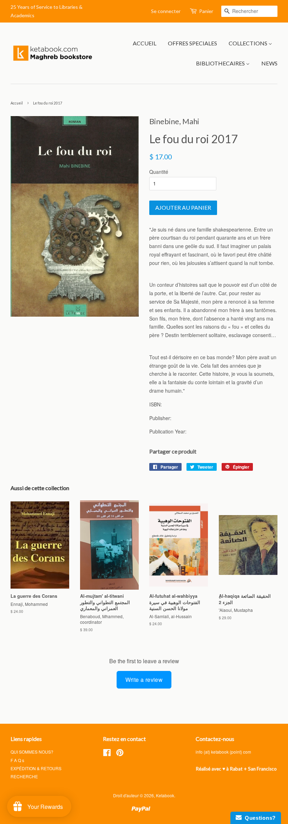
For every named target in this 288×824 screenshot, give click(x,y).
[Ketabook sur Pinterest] (120, 754)
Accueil (17, 103)
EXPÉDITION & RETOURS (36, 768)
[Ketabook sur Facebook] (107, 754)
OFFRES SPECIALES (192, 43)
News (269, 63)
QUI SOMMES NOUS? (32, 752)
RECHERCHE (24, 776)
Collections (248, 43)
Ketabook (165, 795)
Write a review (144, 680)
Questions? (259, 818)
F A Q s (17, 760)
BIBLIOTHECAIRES (221, 63)
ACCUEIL (144, 43)
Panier (206, 11)
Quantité (158, 171)
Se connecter (166, 11)
